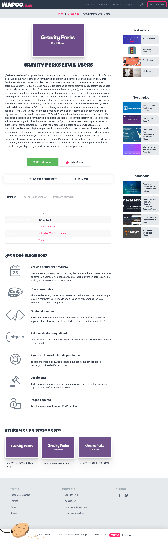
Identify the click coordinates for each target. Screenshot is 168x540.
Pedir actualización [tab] (63, 197)
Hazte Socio (157, 4)
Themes (89, 4)
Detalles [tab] (11, 197)
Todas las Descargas (20, 495)
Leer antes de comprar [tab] (35, 197)
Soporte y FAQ (71, 495)
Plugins (103, 4)
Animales (43, 233)
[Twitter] (127, 495)
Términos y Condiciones (76, 507)
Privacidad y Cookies (74, 513)
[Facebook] (119, 495)
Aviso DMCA (70, 501)
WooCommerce (46, 226)
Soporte (130, 4)
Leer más (126, 535)
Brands (117, 4)
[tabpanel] (58, 312)
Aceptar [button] (115, 535)
